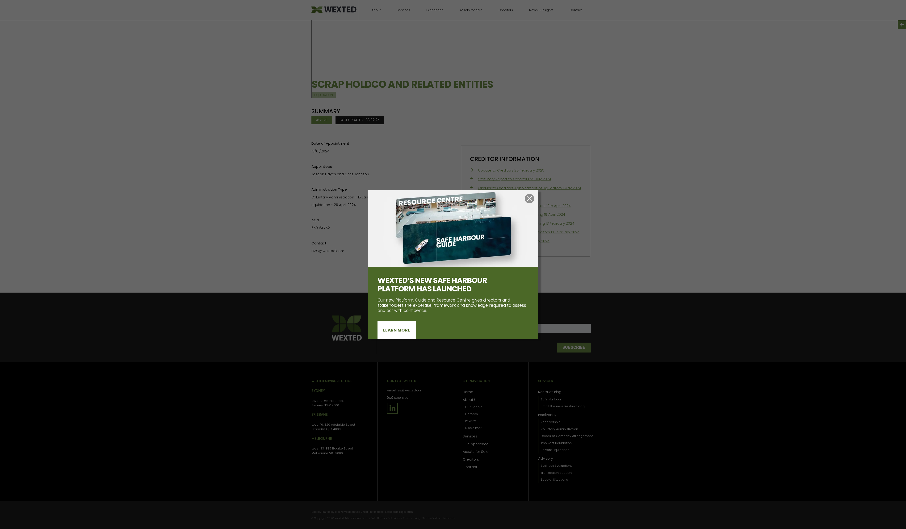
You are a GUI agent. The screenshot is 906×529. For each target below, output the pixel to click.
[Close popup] (529, 198)
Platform (404, 300)
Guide (421, 300)
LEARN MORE (396, 330)
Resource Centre (454, 300)
